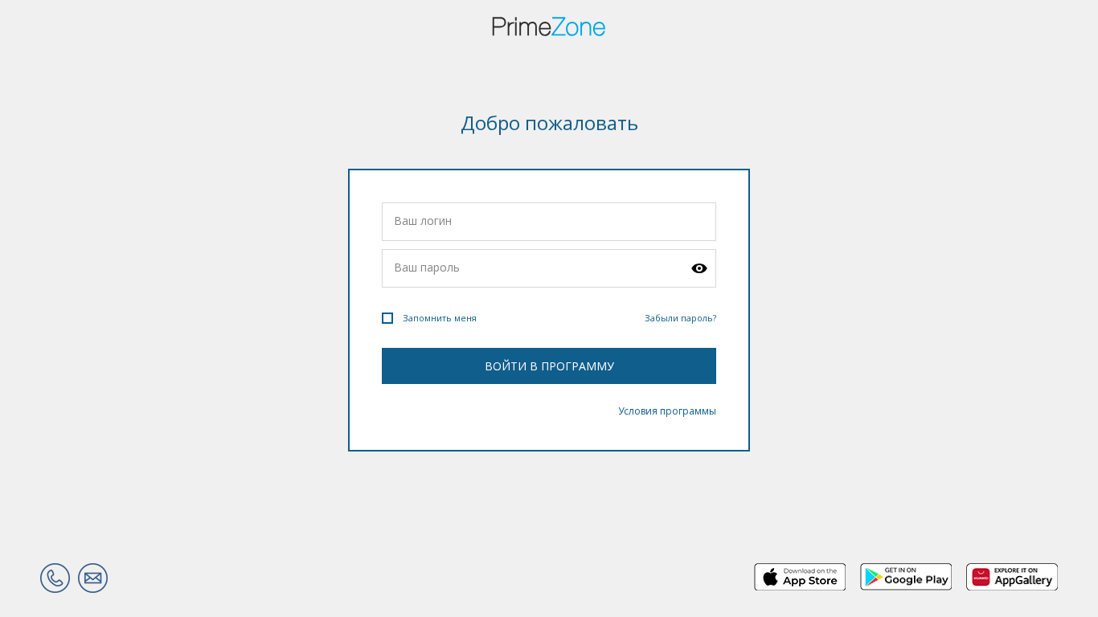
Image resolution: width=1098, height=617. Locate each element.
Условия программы (667, 411)
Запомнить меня (440, 318)
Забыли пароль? (680, 318)
